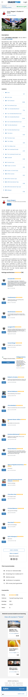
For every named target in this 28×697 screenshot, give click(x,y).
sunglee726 (11, 327)
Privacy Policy (19, 685)
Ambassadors (8, 685)
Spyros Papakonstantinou (16, 465)
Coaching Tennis (6, 7)
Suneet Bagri (12, 343)
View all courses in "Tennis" (14, 617)
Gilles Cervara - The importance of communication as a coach (13, 668)
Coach (6, 683)
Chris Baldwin (12, 405)
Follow (9, 204)
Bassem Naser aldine (14, 419)
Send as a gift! (22, 6)
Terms (14, 685)
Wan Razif (11, 522)
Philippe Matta (20, 357)
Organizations (19, 683)
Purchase (21, 689)
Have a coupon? (14, 553)
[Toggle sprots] (2, 2)
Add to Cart (21, 694)
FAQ (10, 683)
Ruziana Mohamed (14, 434)
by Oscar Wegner (11, 15)
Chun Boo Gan (12, 494)
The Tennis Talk (13, 671)
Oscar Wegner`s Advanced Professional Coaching (13, 649)
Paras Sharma (12, 448)
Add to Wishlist (14, 550)
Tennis (3, 6)
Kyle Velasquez (12, 536)
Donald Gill (11, 279)
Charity (13, 683)
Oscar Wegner (11, 200)
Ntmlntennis (12, 312)
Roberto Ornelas (13, 377)
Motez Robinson (13, 391)
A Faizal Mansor (13, 508)
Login (24, 2)
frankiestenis (12, 297)
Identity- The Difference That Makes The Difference (13, 630)
